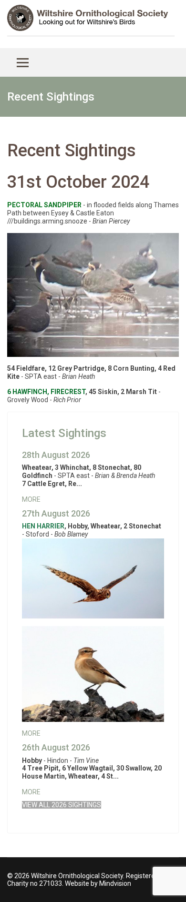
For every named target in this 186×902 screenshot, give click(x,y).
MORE (31, 499)
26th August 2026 (56, 747)
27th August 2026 (56, 513)
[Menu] (23, 62)
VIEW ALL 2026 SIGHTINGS (61, 805)
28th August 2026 (56, 455)
